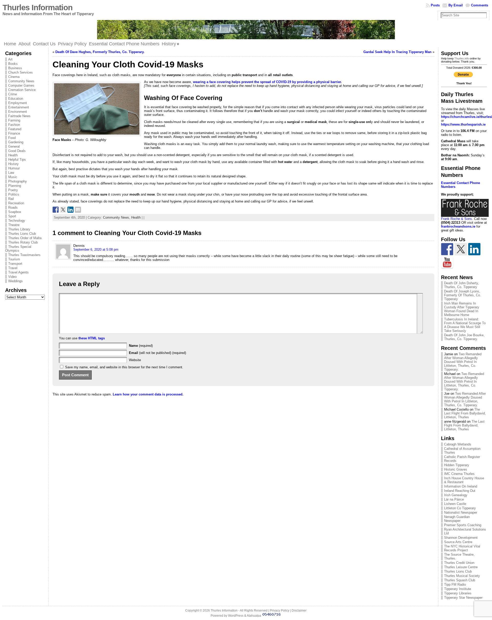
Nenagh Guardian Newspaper (457, 519)
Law (11, 173)
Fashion (14, 125)
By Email (455, 5)
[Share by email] (78, 210)
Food (12, 138)
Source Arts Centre (458, 542)
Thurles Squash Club (459, 580)
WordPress (235, 615)
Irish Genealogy (455, 495)
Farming (14, 120)
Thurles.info (461, 58)
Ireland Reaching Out (459, 491)
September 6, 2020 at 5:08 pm (95, 249)
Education (15, 98)
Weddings (15, 281)
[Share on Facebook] (56, 210)
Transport (15, 264)
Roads (13, 207)
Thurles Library (19, 229)
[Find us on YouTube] (447, 263)
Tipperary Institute (457, 589)
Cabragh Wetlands (457, 444)
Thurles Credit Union (459, 563)
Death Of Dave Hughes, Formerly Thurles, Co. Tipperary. (100, 52)
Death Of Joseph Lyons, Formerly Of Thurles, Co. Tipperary (462, 295)
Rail (11, 199)
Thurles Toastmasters (24, 255)
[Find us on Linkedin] (474, 249)
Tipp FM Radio (455, 584)
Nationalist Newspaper (460, 512)
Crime (12, 94)
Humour (14, 168)
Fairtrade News (19, 116)
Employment (17, 103)
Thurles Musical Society (462, 576)
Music (12, 177)
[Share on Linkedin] (70, 210)
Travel (12, 268)
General (14, 146)
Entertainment (18, 107)
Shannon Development (461, 538)
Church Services (20, 72)
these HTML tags (91, 338)
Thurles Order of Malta (25, 238)
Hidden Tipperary (456, 465)
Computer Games (21, 85)
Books (13, 64)
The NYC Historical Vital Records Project (462, 548)
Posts (435, 5)
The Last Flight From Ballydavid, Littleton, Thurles (465, 413)
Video (12, 277)
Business (15, 68)
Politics (13, 194)
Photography (17, 181)
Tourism (14, 259)
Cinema (13, 77)
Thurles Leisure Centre (461, 567)
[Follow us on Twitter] (461, 249)
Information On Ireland (460, 486)
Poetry (13, 190)
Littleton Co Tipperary (460, 508)
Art (10, 59)
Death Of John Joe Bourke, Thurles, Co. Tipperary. (464, 337)
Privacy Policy (279, 610)
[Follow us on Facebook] (447, 249)
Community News (21, 81)
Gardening (15, 142)
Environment (17, 112)
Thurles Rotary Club (23, 242)
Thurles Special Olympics (18, 248)
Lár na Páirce (454, 499)
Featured (14, 129)
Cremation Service (22, 90)
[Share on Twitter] (63, 210)
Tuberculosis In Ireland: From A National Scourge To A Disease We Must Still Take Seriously (465, 325)
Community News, (117, 217)
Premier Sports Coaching (462, 525)
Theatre (13, 225)
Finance (14, 133)
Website (135, 360)
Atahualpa (254, 615)
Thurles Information (38, 7)
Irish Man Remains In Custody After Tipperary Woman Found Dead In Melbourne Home (461, 309)
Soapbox (14, 212)
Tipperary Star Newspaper (463, 597)
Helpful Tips (17, 159)
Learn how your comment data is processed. (148, 394)
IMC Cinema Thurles (459, 474)
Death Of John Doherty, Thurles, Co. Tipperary (461, 285)
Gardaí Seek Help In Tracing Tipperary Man (397, 52)
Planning (14, 186)
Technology (16, 220)
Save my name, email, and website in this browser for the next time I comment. (124, 367)
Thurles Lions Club (22, 234)
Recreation (16, 203)
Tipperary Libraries (457, 593)
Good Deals (17, 151)
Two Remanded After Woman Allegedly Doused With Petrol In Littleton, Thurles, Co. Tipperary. (462, 361)
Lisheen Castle (455, 504)
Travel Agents (18, 272)
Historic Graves (455, 469)
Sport (12, 216)
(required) (141, 346)
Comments (479, 5)
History (13, 164)
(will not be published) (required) (157, 353)
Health (13, 155)
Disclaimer (299, 610)
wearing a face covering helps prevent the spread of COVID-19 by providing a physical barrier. (267, 82)
